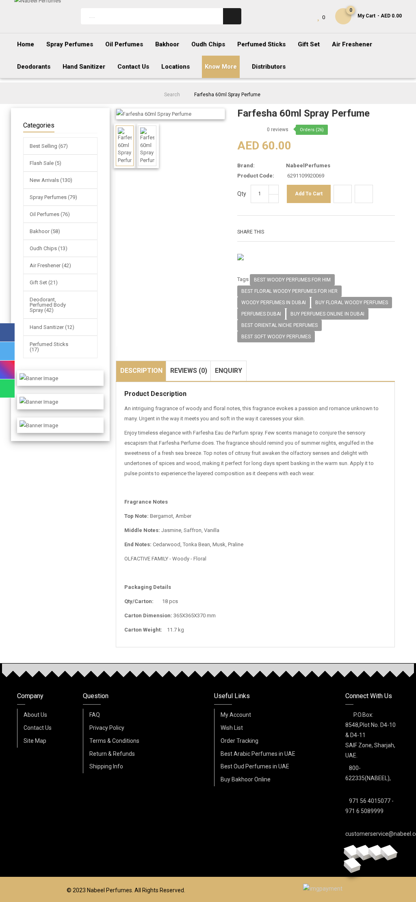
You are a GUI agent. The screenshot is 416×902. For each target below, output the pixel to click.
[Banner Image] (39, 378)
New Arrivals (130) (51, 180)
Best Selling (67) (49, 146)
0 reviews (277, 129)
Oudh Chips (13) (48, 248)
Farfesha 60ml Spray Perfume (227, 94)
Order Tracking (239, 741)
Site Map (35, 741)
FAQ (94, 715)
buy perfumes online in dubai (327, 314)
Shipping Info (106, 766)
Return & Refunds (112, 754)
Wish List (232, 728)
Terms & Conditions (114, 741)
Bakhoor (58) (45, 231)
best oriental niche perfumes (279, 325)
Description (141, 370)
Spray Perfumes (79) (53, 197)
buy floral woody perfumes (351, 302)
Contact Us (38, 728)
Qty (241, 193)
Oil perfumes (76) (50, 214)
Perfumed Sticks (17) (49, 347)
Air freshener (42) (50, 265)
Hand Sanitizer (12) (52, 327)
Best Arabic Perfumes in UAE (258, 754)
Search (172, 94)
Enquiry (228, 370)
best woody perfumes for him (292, 280)
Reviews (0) (188, 370)
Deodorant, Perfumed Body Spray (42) (48, 304)
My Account (236, 715)
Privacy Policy (106, 728)
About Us (35, 715)
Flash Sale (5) (45, 163)
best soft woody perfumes (276, 337)
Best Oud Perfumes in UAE (255, 766)
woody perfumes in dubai (273, 302)
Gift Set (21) (44, 282)
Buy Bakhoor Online (246, 779)
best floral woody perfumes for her (289, 291)
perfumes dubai (261, 314)
